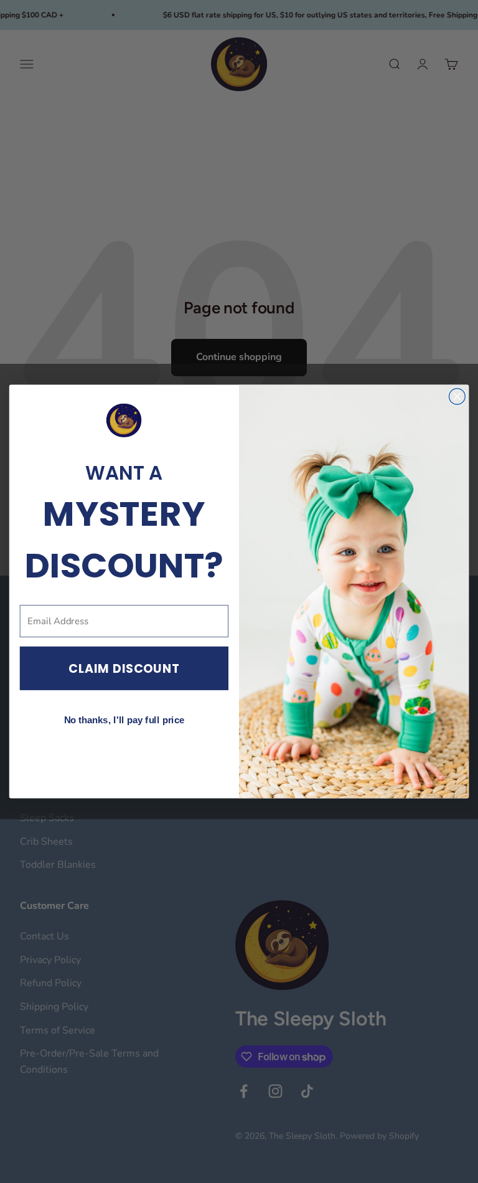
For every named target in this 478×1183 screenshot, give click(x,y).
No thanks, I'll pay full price (124, 720)
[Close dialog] (457, 396)
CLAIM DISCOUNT (124, 668)
